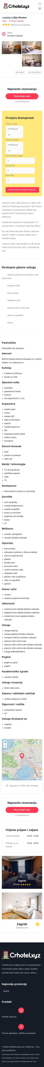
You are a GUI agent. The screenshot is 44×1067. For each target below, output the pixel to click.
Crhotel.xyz (7, 965)
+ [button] (5, 742)
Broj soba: (10, 175)
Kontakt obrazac (9, 1017)
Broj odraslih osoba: (14, 156)
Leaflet (40, 779)
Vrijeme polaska (13, 836)
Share (21, 72)
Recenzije (36, 72)
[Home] (16, 6)
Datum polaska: (12, 140)
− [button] (5, 745)
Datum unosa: (12, 124)
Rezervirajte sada (22, 96)
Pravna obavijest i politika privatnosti (18, 1033)
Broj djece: (10, 166)
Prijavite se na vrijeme (12, 845)
